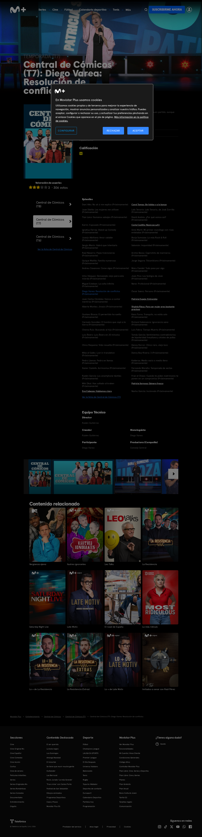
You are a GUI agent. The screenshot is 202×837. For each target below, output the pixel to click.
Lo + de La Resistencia (40, 689)
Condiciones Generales (129, 758)
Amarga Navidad (54, 758)
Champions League (91, 749)
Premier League (90, 758)
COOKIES (127, 827)
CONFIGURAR (66, 130)
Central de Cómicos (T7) (50, 221)
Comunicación (125, 806)
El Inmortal (51, 762)
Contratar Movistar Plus (129, 766)
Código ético (124, 762)
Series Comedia (17, 793)
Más (128, 9)
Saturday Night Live (39, 627)
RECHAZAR (113, 130)
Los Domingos (52, 753)
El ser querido (53, 744)
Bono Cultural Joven (128, 793)
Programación (89, 806)
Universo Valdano (90, 766)
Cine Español (15, 753)
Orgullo (13, 806)
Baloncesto (87, 771)
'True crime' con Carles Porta (59, 784)
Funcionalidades (126, 749)
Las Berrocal (52, 775)
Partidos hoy (88, 802)
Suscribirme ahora (167, 9)
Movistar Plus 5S (53, 806)
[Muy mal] (30, 187)
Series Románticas (18, 789)
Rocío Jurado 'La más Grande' (59, 780)
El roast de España (114, 627)
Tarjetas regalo (125, 802)
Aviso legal (94, 827)
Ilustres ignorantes (76, 564)
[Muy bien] (46, 187)
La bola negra (52, 749)
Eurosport (87, 793)
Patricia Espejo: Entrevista (144, 299)
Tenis (116, 9)
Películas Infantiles (18, 775)
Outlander (51, 771)
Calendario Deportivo (92, 797)
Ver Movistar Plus (126, 744)
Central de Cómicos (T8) (50, 204)
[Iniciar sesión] (189, 9)
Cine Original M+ (17, 749)
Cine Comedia (16, 758)
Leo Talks (109, 564)
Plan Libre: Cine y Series (129, 775)
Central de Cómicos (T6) (50, 238)
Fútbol (68, 9)
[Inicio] (18, 9)
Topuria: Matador (90, 784)
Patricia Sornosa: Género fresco (147, 383)
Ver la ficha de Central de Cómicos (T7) (101, 397)
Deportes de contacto (92, 789)
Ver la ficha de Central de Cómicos (55, 249)
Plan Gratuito (125, 784)
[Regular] (38, 187)
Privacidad (111, 827)
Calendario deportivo (93, 9)
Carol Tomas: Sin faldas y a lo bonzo (149, 204)
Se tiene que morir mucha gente (60, 766)
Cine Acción (15, 762)
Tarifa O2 (123, 797)
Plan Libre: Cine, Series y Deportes (134, 771)
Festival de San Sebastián (57, 789)
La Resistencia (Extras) (78, 689)
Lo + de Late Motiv (114, 689)
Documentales (16, 797)
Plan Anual (123, 789)
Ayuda (163, 744)
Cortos (13, 766)
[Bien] (42, 187)
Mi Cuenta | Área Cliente (129, 753)
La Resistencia (149, 564)
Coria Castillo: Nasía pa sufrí (145, 225)
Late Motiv (72, 627)
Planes (122, 780)
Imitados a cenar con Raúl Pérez (158, 689)
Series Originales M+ (18, 784)
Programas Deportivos (56, 797)
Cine (55, 9)
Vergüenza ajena (37, 564)
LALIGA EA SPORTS (90, 753)
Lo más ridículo (150, 627)
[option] (40, 476)
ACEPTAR (138, 130)
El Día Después (89, 762)
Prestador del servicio (72, 827)
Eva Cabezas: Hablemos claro (97, 391)
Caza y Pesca (52, 802)
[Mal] (34, 187)
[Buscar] (146, 9)
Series (42, 9)
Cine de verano (16, 771)
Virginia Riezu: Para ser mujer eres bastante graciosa (153, 308)
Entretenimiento (17, 802)
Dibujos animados (54, 793)
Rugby (85, 780)
